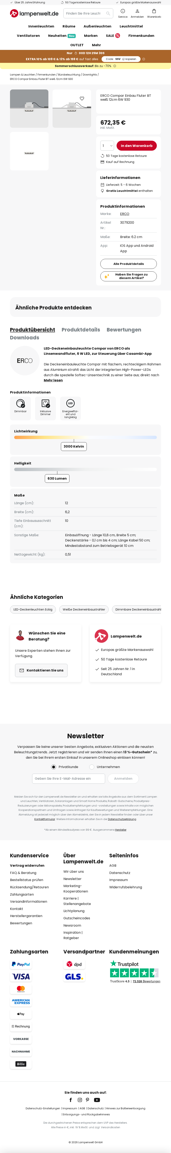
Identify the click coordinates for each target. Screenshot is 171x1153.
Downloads (24, 337)
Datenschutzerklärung (122, 819)
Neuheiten (61, 35)
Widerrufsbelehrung (125, 887)
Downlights (90, 74)
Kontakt (16, 908)
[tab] (32, 330)
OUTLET (77, 45)
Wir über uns (73, 871)
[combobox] (88, 13)
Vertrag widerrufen (27, 865)
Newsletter (72, 878)
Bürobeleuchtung (69, 74)
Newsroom (72, 925)
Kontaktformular (44, 819)
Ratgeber (71, 938)
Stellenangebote (77, 903)
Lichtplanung (73, 910)
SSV (121, 59)
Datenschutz (119, 872)
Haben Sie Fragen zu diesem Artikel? (131, 276)
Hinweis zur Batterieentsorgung (125, 1108)
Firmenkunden (47, 74)
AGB (112, 865)
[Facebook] (73, 1100)
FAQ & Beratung (23, 872)
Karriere (70, 898)
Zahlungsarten (22, 894)
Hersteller (120, 830)
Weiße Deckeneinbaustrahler (84, 609)
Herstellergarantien (26, 915)
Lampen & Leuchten (22, 74)
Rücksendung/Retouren (29, 887)
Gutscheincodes (76, 918)
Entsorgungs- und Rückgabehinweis (86, 1114)
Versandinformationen (28, 901)
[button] (29, 151)
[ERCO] (25, 360)
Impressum (118, 879)
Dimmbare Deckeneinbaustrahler (140, 609)
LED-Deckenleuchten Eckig (33, 609)
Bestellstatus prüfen (26, 879)
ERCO (124, 213)
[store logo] (34, 13)
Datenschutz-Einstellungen (43, 1108)
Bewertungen (124, 329)
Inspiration (72, 932)
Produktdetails (81, 329)
